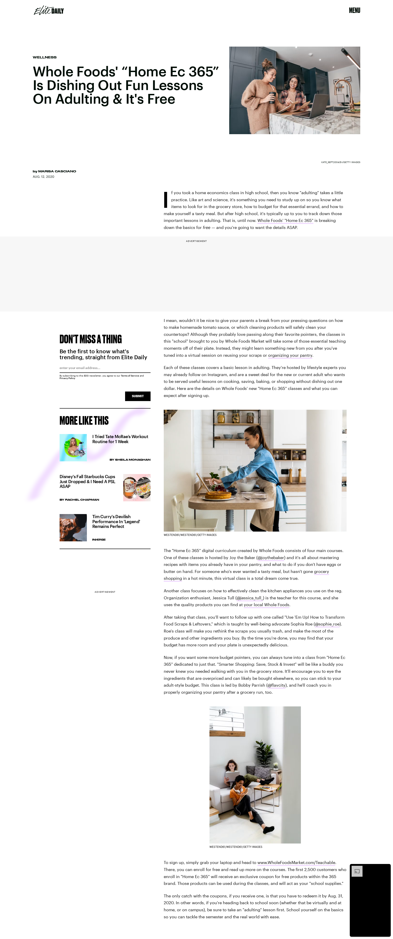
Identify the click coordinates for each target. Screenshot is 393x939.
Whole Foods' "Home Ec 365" (285, 220)
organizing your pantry (290, 355)
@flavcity (276, 685)
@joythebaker (271, 557)
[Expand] (354, 868)
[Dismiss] (385, 868)
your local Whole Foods (266, 604)
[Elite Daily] (49, 10)
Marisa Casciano (57, 171)
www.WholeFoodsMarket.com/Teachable (296, 862)
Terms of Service (130, 375)
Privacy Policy (67, 378)
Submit (138, 396)
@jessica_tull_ (250, 597)
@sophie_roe (327, 623)
